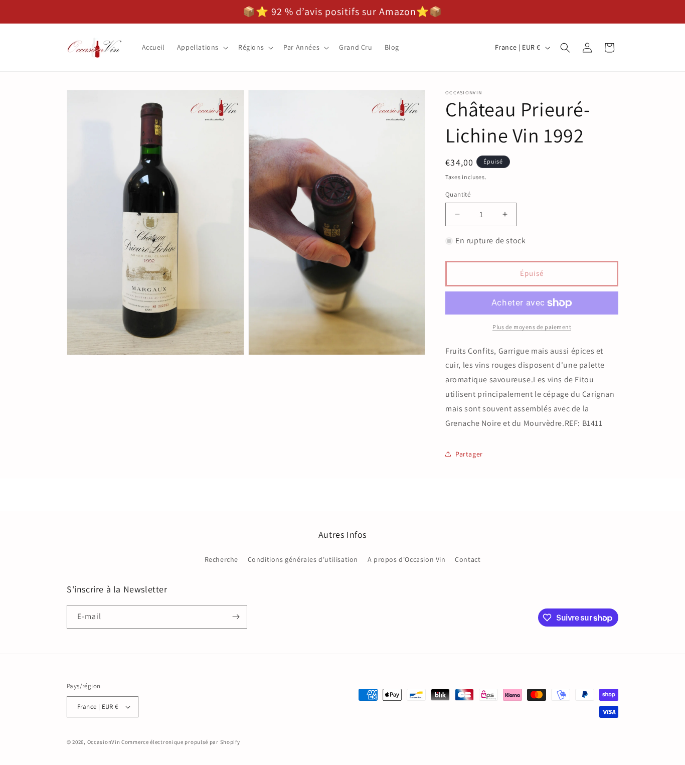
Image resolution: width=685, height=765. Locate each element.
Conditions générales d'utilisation (303, 559)
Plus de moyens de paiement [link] (531, 327)
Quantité (457, 194)
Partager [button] (469, 453)
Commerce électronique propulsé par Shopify (180, 741)
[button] (201, 47)
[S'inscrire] (236, 617)
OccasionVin (103, 741)
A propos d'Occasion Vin (407, 559)
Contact (467, 559)
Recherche (221, 559)
